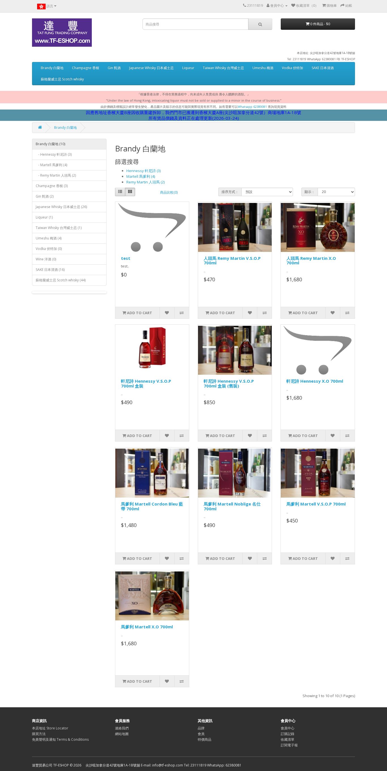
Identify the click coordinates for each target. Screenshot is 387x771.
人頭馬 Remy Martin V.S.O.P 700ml (232, 260)
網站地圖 (122, 733)
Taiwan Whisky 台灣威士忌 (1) (59, 227)
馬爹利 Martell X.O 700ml (147, 626)
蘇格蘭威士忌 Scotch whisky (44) (61, 280)
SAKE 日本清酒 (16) (50, 269)
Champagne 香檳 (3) (52, 185)
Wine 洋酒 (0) (46, 259)
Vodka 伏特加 (292, 67)
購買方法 (39, 733)
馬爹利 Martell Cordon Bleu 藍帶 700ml (152, 506)
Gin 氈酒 (114, 67)
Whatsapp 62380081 (252, 106)
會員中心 (287, 728)
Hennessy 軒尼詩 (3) (143, 170)
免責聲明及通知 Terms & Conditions (60, 739)
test (125, 258)
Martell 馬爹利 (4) (140, 176)
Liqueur (188, 67)
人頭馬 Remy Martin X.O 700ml (311, 260)
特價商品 (204, 739)
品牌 (201, 728)
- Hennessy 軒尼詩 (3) (54, 154)
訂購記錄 (287, 733)
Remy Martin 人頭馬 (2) (145, 182)
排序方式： (230, 191)
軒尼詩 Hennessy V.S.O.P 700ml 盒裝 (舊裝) (229, 383)
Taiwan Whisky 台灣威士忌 (223, 67)
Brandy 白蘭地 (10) (50, 144)
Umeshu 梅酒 (262, 67)
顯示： (310, 191)
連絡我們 (122, 728)
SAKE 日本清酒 (323, 67)
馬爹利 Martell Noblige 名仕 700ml (232, 506)
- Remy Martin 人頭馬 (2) (56, 175)
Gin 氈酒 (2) (45, 196)
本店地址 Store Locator (50, 728)
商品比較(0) (169, 192)
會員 (201, 733)
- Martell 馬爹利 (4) (51, 164)
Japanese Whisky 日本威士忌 (151, 67)
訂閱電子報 (289, 745)
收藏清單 (287, 739)
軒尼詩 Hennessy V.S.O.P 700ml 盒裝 (146, 383)
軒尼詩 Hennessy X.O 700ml (314, 381)
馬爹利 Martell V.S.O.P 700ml (316, 504)
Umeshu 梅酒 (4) (48, 238)
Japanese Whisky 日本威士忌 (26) (61, 206)
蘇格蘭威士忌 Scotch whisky (62, 79)
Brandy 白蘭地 (52, 67)
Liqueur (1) (44, 217)
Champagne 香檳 (85, 67)
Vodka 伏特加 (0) (49, 248)
